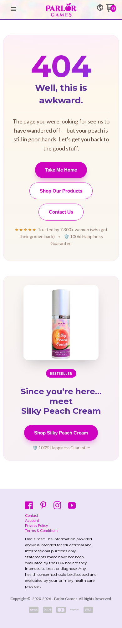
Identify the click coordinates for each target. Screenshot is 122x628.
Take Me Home (61, 169)
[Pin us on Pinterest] (43, 505)
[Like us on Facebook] (29, 505)
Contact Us (61, 212)
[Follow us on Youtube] (72, 505)
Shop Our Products (61, 191)
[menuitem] (61, 515)
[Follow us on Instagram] (57, 505)
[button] (13, 9)
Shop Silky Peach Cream (61, 432)
